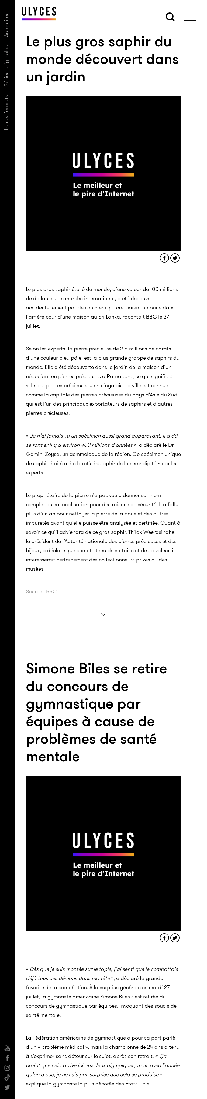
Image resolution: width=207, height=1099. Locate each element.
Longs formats (6, 112)
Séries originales (6, 66)
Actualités (6, 24)
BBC (151, 316)
